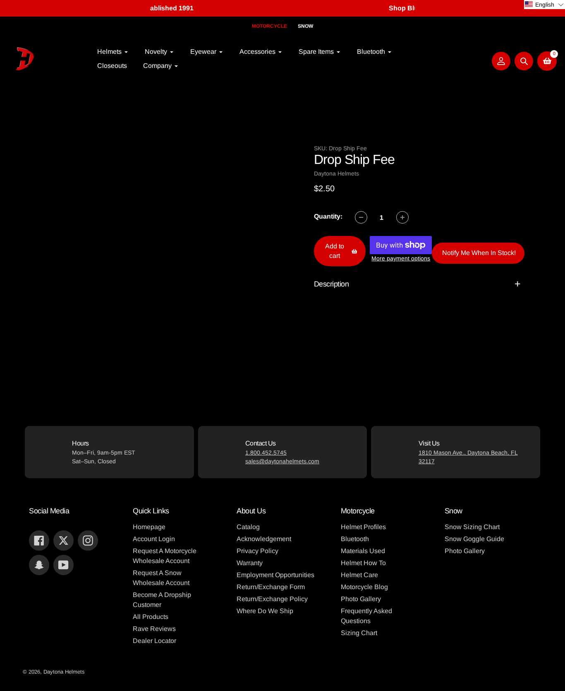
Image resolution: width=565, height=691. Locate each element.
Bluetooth (355, 538)
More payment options (400, 258)
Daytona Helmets (64, 672)
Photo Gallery (361, 598)
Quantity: (328, 216)
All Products (150, 616)
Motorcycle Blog (364, 586)
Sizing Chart (359, 632)
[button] (544, 4)
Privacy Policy (257, 550)
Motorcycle (269, 26)
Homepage (149, 526)
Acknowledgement (264, 538)
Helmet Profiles (363, 526)
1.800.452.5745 (266, 452)
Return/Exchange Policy (272, 598)
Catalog (248, 526)
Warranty (250, 562)
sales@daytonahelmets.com (282, 461)
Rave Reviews (154, 628)
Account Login (154, 538)
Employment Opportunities (275, 574)
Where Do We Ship (265, 610)
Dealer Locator (154, 640)
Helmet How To (363, 562)
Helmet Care (359, 574)
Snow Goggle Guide (474, 538)
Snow (305, 26)
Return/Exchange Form (271, 586)
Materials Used (363, 550)
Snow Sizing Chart (472, 526)
